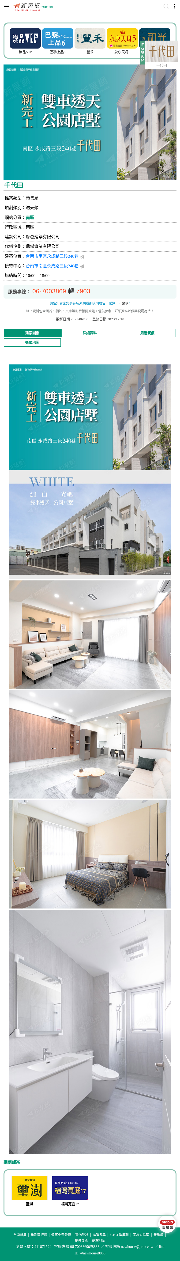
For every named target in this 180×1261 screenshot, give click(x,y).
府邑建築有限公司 (43, 237)
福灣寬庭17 (70, 1204)
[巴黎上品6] (25, 37)
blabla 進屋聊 (119, 1235)
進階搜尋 (99, 1235)
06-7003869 (49, 291)
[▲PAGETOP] (167, 1243)
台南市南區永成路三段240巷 (52, 256)
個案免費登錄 (61, 1235)
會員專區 (81, 1240)
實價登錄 (81, 1235)
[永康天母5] (90, 37)
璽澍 (29, 1204)
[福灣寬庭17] (70, 1188)
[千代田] (161, 52)
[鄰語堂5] (155, 37)
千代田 (161, 65)
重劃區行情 (39, 1235)
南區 (30, 217)
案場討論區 (141, 1235)
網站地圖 (98, 1240)
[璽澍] (29, 1188)
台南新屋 (19, 1235)
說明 (125, 303)
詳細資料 (90, 333)
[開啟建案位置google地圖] (82, 256)
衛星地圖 (32, 343)
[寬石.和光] (122, 37)
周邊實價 (147, 333)
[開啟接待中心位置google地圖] (82, 266)
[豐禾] (57, 37)
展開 (142, 54)
